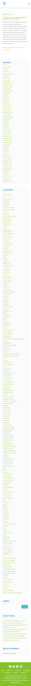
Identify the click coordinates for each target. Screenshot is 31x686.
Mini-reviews (7, 412)
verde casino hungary (9, 558)
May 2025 (6, 76)
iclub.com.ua (7, 371)
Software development (9, 541)
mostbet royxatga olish (9, 453)
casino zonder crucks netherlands (13, 339)
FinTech (5, 360)
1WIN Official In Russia (9, 216)
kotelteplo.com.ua (8, 392)
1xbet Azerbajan (7, 231)
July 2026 (5, 69)
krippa (5, 395)
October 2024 (7, 89)
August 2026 (6, 67)
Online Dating (7, 476)
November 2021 (7, 164)
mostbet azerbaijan (8, 429)
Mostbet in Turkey (8, 438)
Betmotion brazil (8, 311)
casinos (5, 341)
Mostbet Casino (7, 431)
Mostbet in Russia (8, 435)
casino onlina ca (7, 332)
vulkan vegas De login (9, 569)
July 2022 (5, 147)
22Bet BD (5, 259)
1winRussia (6, 225)
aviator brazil (7, 276)
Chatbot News (7, 343)
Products (17, 670)
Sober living (6, 539)
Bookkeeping (6, 324)
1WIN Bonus (6, 201)
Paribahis (6, 485)
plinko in (5, 506)
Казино (5, 577)
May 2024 (6, 99)
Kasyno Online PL (8, 384)
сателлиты (6, 586)
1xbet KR (5, 248)
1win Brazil (6, 205)
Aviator (5, 274)
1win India (6, 214)
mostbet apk (6, 423)
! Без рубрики (7, 195)
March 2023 (6, 130)
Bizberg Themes (15, 682)
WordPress (17, 680)
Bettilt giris (6, 315)
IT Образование (7, 377)
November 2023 (7, 112)
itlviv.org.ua (6, 379)
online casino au (8, 474)
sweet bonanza (7, 547)
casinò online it (7, 336)
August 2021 (6, 170)
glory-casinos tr (7, 369)
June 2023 (6, 123)
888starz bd (6, 263)
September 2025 (8, 74)
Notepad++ (6, 472)
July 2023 (5, 121)
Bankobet (6, 302)
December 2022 (7, 136)
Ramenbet (6, 517)
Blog (4, 319)
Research (8, 672)
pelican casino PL (8, 487)
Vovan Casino (7, 564)
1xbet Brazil (6, 235)
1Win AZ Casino (7, 199)
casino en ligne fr (8, 330)
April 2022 (6, 153)
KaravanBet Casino (8, 382)
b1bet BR (5, 296)
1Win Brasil (6, 203)
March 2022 (6, 155)
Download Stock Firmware (10, 356)
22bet (4, 257)
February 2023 (7, 132)
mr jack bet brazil (8, 463)
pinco (4, 500)
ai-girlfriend (6, 270)
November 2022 (7, 138)
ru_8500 (5, 526)
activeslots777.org (8, 266)
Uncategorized (7, 552)
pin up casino (7, 496)
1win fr (5, 212)
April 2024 (6, 102)
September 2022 (8, 142)
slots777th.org (7, 532)
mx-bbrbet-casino (8, 466)
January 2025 (7, 82)
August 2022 (6, 145)
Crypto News (6, 349)
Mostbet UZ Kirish (8, 459)
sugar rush (6, 545)
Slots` (5, 530)
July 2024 (5, 95)
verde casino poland (9, 560)
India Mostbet (7, 375)
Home (2, 670)
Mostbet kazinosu (8, 444)
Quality (15, 672)
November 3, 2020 (8, 14)
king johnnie (6, 388)
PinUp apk (6, 502)
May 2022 (6, 151)
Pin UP (5, 489)
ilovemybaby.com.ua (9, 373)
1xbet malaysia (7, 250)
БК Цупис (6, 575)
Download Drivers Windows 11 (12, 354)
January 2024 (7, 108)
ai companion (7, 268)
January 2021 (7, 179)
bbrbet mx (6, 309)
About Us (9, 670)
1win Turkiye (6, 218)
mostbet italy (7, 442)
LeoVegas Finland (8, 397)
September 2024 (8, 91)
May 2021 (6, 173)
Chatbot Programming (9, 345)
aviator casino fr (7, 281)
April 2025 (6, 78)
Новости (5, 584)
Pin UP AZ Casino (8, 491)
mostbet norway (7, 448)
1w (4, 197)
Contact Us (23, 672)
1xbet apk (6, 229)
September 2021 (8, 168)
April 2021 (6, 175)
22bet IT (5, 261)
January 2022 (7, 160)
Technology (26, 670)
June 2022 (6, 149)
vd (3, 556)
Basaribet (6, 304)
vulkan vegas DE (7, 567)
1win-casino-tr (7, 223)
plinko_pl (5, 511)
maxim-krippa (7, 410)
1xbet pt (5, 255)
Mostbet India (7, 440)
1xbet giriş (6, 240)
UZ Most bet (6, 554)
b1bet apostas (7, 293)
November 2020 (7, 181)
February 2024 (7, 106)
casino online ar (7, 334)
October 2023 (7, 114)
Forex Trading (7, 362)
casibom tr (6, 326)
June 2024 (6, 97)
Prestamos (6, 513)
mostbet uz (6, 457)
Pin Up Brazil (7, 493)
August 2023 (6, 119)
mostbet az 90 (7, 425)
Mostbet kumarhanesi (9, 446)
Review (5, 519)
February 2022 (7, 158)
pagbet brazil (7, 483)
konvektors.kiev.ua (8, 390)
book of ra (6, 321)
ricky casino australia (9, 524)
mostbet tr (6, 455)
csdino (5, 352)
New (4, 468)
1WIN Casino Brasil (8, 207)
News (4, 470)
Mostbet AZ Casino (8, 427)
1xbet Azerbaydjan (8, 233)
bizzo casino (6, 317)
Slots (4, 528)
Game (4, 367)
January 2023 (7, 134)
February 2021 (7, 177)
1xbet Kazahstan (8, 244)
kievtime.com (7, 386)
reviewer (5, 521)
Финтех (5, 588)
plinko (5, 504)
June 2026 (6, 71)
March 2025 (6, 80)
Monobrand (6, 418)
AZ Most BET (6, 289)
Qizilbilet (5, 515)
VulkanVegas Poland (9, 573)
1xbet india (6, 242)
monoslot (5, 420)
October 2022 (7, 140)
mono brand (6, 414)
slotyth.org (6, 537)
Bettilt (5, 313)
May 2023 (6, 125)
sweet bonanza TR (8, 549)
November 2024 (7, 87)
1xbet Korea (6, 246)
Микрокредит (7, 582)
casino (5, 328)
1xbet (4, 227)
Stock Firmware (7, 543)
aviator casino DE (8, 278)
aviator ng (6, 287)
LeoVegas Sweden (8, 399)
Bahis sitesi (6, 298)
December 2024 (7, 84)
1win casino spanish (9, 210)
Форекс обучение (8, 590)
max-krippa (6, 407)
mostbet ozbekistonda (9, 450)
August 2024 (6, 93)
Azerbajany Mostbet (9, 291)
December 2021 (7, 162)
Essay (4, 358)
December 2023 (7, 110)
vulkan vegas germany (9, 571)
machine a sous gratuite (10, 401)
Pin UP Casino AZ (8, 498)
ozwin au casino (7, 481)
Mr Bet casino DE (8, 461)
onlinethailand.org (8, 478)
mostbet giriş (7, 433)
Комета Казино (7, 580)
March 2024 (6, 104)
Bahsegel (5, 300)
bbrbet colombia (8, 306)
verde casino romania (9, 562)
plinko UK (6, 509)
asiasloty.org (6, 272)
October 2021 (7, 166)
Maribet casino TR (8, 403)
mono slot (6, 416)
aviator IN (6, 283)
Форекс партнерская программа (13, 47)
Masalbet (5, 405)
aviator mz (6, 285)
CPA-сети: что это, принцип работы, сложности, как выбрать (15, 18)
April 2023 (6, 127)
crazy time (6, 347)
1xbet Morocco (7, 253)
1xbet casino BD (7, 238)
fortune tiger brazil (8, 364)
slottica (5, 534)
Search (6, 601)
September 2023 (8, 117)
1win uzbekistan (7, 220)
